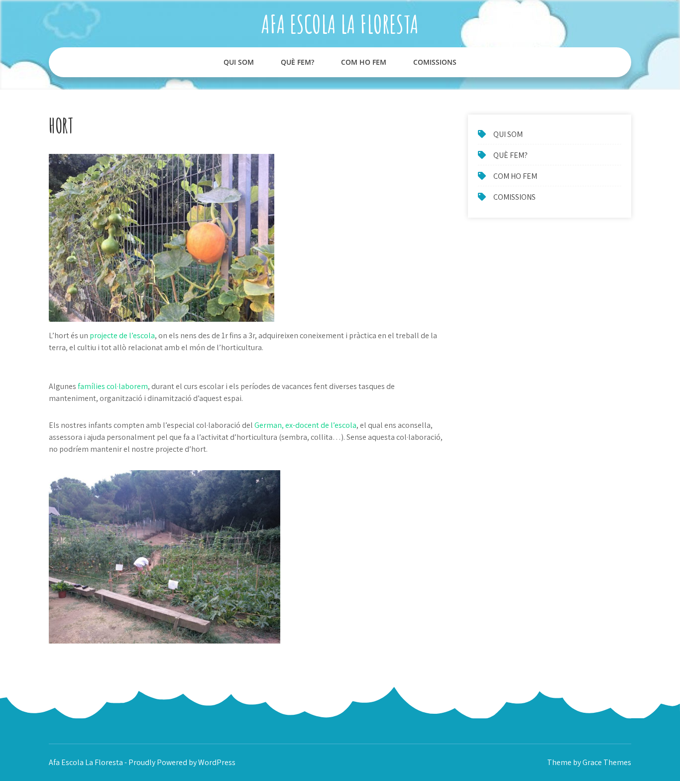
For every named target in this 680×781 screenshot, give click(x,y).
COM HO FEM (363, 62)
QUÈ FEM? (297, 62)
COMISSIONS (434, 62)
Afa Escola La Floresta (340, 23)
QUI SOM (239, 62)
